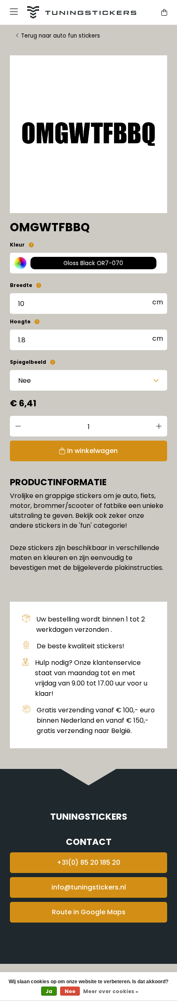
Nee (70, 991)
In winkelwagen (92, 450)
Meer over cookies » (110, 991)
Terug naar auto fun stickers (60, 36)
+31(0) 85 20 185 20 (88, 862)
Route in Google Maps (89, 912)
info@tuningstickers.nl (88, 887)
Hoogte (20, 321)
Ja (49, 991)
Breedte (21, 285)
